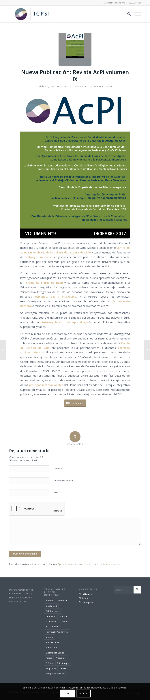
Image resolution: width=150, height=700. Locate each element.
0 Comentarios (65, 86)
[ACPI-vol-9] (75, 164)
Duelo (64, 621)
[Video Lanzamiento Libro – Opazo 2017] (3, 350)
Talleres (63, 668)
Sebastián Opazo (103, 86)
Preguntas (60, 657)
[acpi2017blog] (75, 49)
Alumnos (50, 600)
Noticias (82, 86)
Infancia (49, 637)
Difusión (63, 616)
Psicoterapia (63, 663)
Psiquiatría (51, 668)
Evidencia (56, 626)
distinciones (51, 621)
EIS (47, 626)
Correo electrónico (63, 480)
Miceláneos (85, 594)
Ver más (83, 693)
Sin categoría (86, 602)
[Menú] (136, 14)
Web (56, 492)
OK (67, 693)
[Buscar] (127, 14)
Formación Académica (57, 631)
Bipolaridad (51, 605)
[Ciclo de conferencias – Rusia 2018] (147, 350)
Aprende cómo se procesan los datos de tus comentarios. (90, 564)
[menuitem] (127, 14)
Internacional (52, 642)
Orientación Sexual (55, 652)
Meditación (51, 647)
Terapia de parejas (55, 673)
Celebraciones (53, 611)
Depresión (51, 616)
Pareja (49, 657)
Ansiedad (62, 600)
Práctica (50, 663)
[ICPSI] (32, 14)
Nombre (58, 468)
